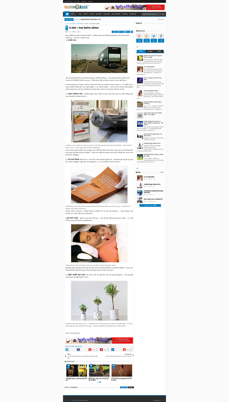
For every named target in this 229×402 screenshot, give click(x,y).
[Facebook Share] (82, 349)
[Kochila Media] (67, 13)
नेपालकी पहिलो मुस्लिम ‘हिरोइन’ (151, 91)
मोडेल (80, 14)
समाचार (73, 14)
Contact (90, 1)
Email (127, 31)
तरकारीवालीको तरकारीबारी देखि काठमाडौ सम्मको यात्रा (153, 191)
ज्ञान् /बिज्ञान (71, 346)
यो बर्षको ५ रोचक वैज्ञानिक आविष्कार (84, 27)
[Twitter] (160, 1)
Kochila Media (68, 400)
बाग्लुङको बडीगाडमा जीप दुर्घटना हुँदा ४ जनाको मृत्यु (92, 19)
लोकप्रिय (141, 51)
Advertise (83, 1)
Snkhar (163, 400)
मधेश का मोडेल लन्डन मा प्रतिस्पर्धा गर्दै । (153, 199)
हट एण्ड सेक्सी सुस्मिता (149, 67)
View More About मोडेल (150, 205)
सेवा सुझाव (150, 51)
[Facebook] (163, 1)
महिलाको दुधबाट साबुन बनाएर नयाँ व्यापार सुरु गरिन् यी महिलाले (98, 379)
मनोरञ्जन (85, 14)
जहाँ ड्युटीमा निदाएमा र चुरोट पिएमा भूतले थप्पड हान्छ (76, 379)
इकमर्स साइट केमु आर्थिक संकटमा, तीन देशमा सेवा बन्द (153, 135)
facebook (123, 387)
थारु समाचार (125, 14)
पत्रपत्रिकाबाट (133, 14)
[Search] (163, 14)
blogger (130, 387)
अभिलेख (159, 51)
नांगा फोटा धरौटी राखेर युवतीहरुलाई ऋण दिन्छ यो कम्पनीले (121, 379)
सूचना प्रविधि (99, 14)
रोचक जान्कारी (106, 14)
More (162, 172)
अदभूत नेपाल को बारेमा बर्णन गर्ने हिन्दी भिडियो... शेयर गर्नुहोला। (153, 113)
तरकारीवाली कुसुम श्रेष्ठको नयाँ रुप (152, 143)
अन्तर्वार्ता (92, 14)
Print (121, 31)
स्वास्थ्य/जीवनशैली (116, 14)
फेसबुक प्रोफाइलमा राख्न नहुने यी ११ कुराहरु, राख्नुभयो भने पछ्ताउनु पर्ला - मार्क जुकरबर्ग (153, 123)
